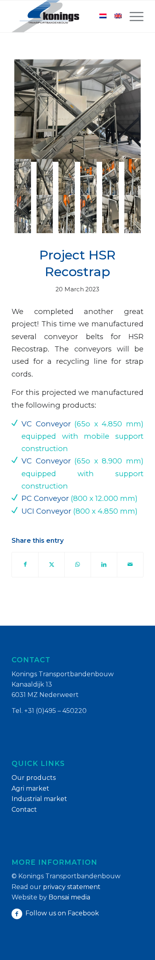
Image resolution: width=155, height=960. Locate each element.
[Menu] (132, 16)
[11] (110, 214)
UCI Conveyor (46, 511)
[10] (88, 214)
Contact (24, 809)
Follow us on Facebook (62, 913)
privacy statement (72, 887)
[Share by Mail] (130, 564)
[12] (132, 214)
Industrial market (39, 799)
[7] (22, 214)
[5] (110, 178)
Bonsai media (69, 897)
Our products (34, 777)
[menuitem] (132, 16)
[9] (67, 214)
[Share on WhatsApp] (78, 564)
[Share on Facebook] (25, 564)
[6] (132, 178)
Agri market (30, 788)
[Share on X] (51, 564)
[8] (45, 214)
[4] (88, 178)
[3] (67, 178)
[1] (77, 111)
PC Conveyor (45, 498)
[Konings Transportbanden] (64, 16)
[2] (45, 178)
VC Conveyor (46, 423)
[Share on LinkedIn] (104, 564)
